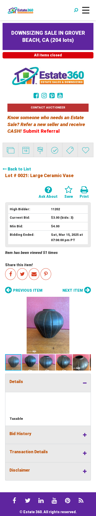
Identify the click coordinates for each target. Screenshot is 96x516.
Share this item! (19, 265)
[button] (48, 325)
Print (84, 196)
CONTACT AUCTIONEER (48, 107)
